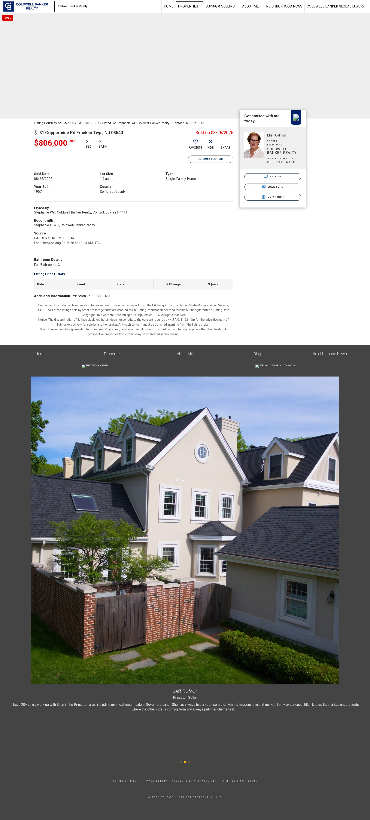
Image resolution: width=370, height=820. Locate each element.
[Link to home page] (27, 6)
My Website (275, 197)
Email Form (275, 186)
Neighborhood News (284, 6)
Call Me (275, 176)
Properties (190, 8)
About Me (252, 8)
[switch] (195, 145)
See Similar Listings (211, 159)
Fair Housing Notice (239, 781)
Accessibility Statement (194, 781)
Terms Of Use (125, 781)
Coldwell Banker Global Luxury (336, 6)
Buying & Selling (222, 8)
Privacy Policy (154, 781)
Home (168, 6)
